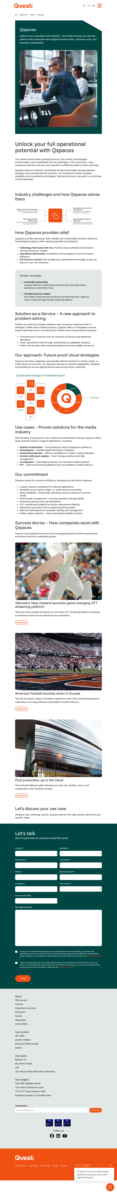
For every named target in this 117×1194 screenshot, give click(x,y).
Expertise (23, 15)
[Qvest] (23, 5)
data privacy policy (95, 956)
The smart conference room (29, 1087)
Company (20, 883)
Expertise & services (25, 1008)
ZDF (17, 1067)
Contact (55, 1166)
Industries (20, 1012)
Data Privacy (45, 1166)
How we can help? (23, 895)
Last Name (65, 859)
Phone (18, 871)
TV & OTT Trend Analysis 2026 (30, 1091)
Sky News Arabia (23, 1063)
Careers (19, 1004)
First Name (20, 859)
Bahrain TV (20, 1059)
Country (19, 848)
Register (96, 1110)
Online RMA (21, 1023)
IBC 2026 (19, 1035)
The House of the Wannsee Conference (35, 1071)
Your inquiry (65, 883)
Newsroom (20, 1019)
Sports (18, 1047)
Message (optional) (23, 907)
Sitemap (63, 1166)
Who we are (21, 1000)
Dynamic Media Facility (27, 1043)
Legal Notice (33, 1166)
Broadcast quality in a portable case (33, 1095)
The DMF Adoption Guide (28, 1083)
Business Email (67, 871)
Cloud (32, 15)
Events (18, 1015)
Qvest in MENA (23, 1039)
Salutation (64, 848)
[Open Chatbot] (84, 5)
